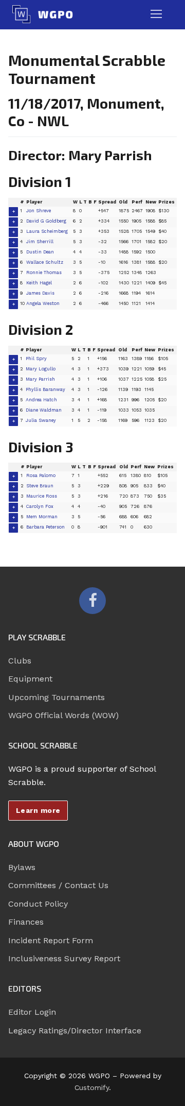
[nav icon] (156, 14)
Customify (92, 1087)
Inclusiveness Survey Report (64, 958)
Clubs (19, 661)
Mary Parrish (40, 379)
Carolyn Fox (39, 506)
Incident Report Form (50, 940)
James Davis (40, 293)
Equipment (30, 679)
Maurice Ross (41, 496)
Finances (26, 922)
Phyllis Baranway (45, 389)
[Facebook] (92, 600)
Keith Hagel (39, 282)
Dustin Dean (40, 251)
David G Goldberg (46, 221)
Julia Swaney (41, 420)
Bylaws (21, 867)
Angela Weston (43, 303)
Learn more (38, 810)
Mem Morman (42, 516)
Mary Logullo (40, 368)
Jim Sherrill (39, 241)
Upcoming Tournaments (56, 697)
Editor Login (32, 1012)
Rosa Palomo (40, 475)
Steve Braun (39, 485)
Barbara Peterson (45, 527)
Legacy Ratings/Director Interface (74, 1030)
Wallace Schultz (44, 262)
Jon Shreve (38, 210)
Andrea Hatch (41, 399)
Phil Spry (36, 358)
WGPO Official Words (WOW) (63, 715)
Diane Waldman (44, 410)
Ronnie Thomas (44, 272)
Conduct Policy (38, 904)
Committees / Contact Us (58, 885)
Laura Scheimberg (47, 231)
